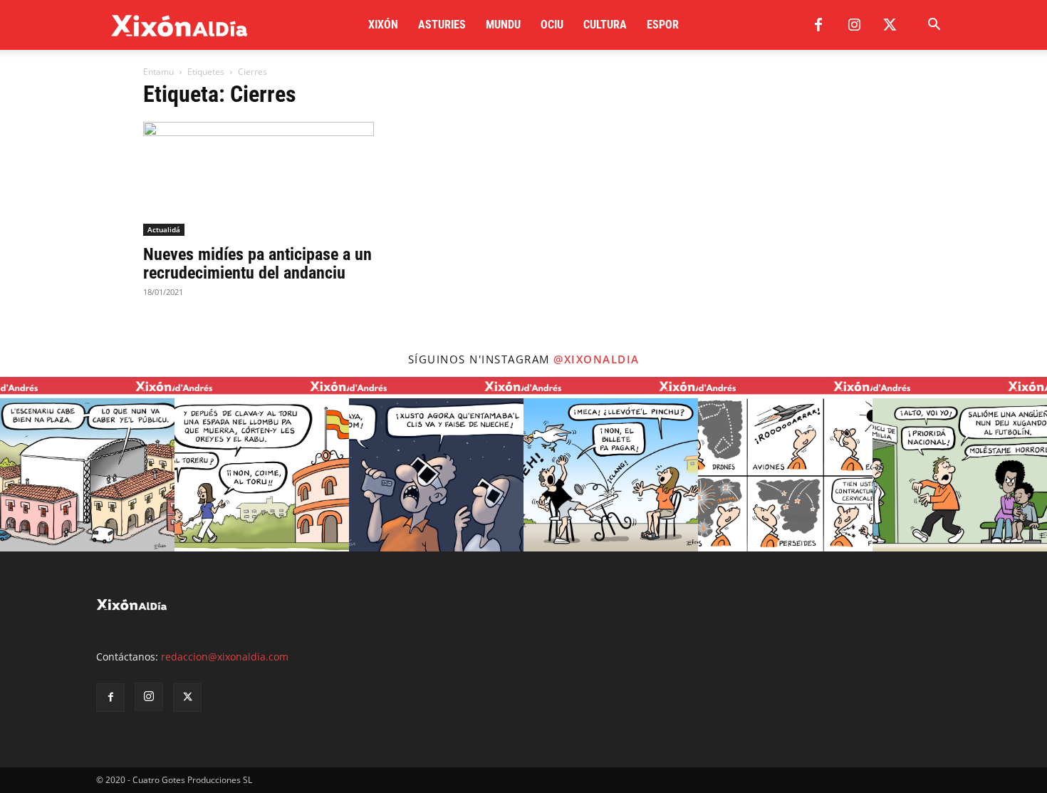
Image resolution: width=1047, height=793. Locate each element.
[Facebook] (818, 25)
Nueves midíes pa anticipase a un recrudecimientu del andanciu (257, 263)
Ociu (552, 24)
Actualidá (163, 229)
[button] (934, 26)
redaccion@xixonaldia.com (224, 656)
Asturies (442, 24)
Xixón (383, 24)
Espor (663, 24)
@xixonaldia (596, 359)
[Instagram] (854, 25)
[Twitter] (889, 25)
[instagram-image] (87, 464)
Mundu (503, 24)
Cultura (605, 24)
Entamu (158, 72)
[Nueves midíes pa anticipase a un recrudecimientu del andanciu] (258, 179)
